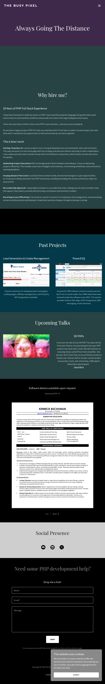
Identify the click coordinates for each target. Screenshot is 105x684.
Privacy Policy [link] (60, 648)
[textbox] (52, 590)
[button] (99, 5)
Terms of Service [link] (73, 648)
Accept (76, 675)
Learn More (79, 367)
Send (52, 639)
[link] (21, 6)
